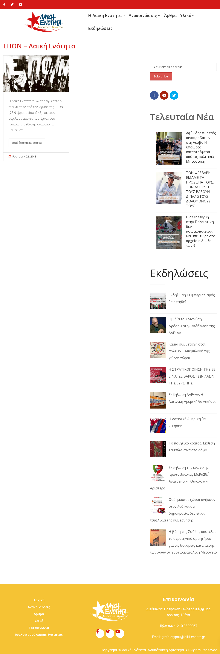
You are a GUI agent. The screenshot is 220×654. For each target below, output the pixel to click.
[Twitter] (12, 4)
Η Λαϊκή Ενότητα (105, 15)
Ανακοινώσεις (142, 15)
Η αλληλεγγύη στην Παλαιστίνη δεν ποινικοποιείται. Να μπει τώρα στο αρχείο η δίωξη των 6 (200, 231)
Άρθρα (170, 15)
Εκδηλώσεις (100, 28)
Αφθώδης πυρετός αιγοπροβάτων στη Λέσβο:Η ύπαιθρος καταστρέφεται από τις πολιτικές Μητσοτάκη (201, 147)
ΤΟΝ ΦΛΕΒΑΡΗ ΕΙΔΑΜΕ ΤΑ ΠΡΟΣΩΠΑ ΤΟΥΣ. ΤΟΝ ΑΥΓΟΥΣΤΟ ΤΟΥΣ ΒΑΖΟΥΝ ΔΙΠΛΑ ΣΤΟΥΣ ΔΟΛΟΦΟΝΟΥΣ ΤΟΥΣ (200, 189)
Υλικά (185, 15)
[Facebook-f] (100, 633)
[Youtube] (20, 4)
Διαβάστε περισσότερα (27, 142)
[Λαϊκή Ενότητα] (45, 22)
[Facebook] (4, 4)
